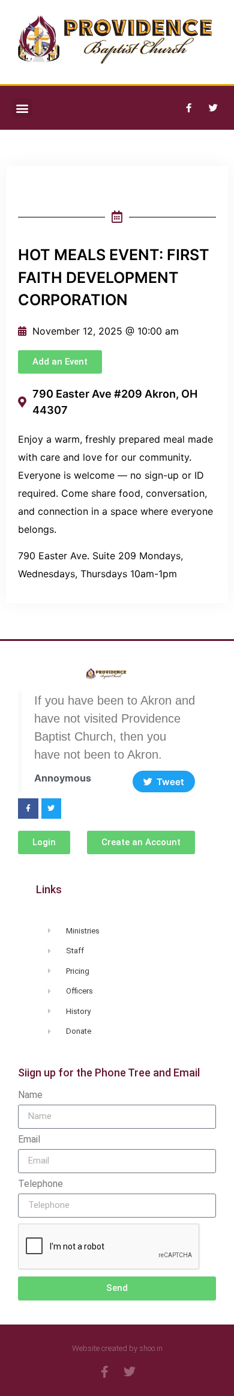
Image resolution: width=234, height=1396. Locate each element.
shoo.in (151, 1348)
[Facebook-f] (28, 808)
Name (30, 1095)
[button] (22, 108)
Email (29, 1139)
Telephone (40, 1184)
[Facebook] (188, 108)
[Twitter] (213, 108)
